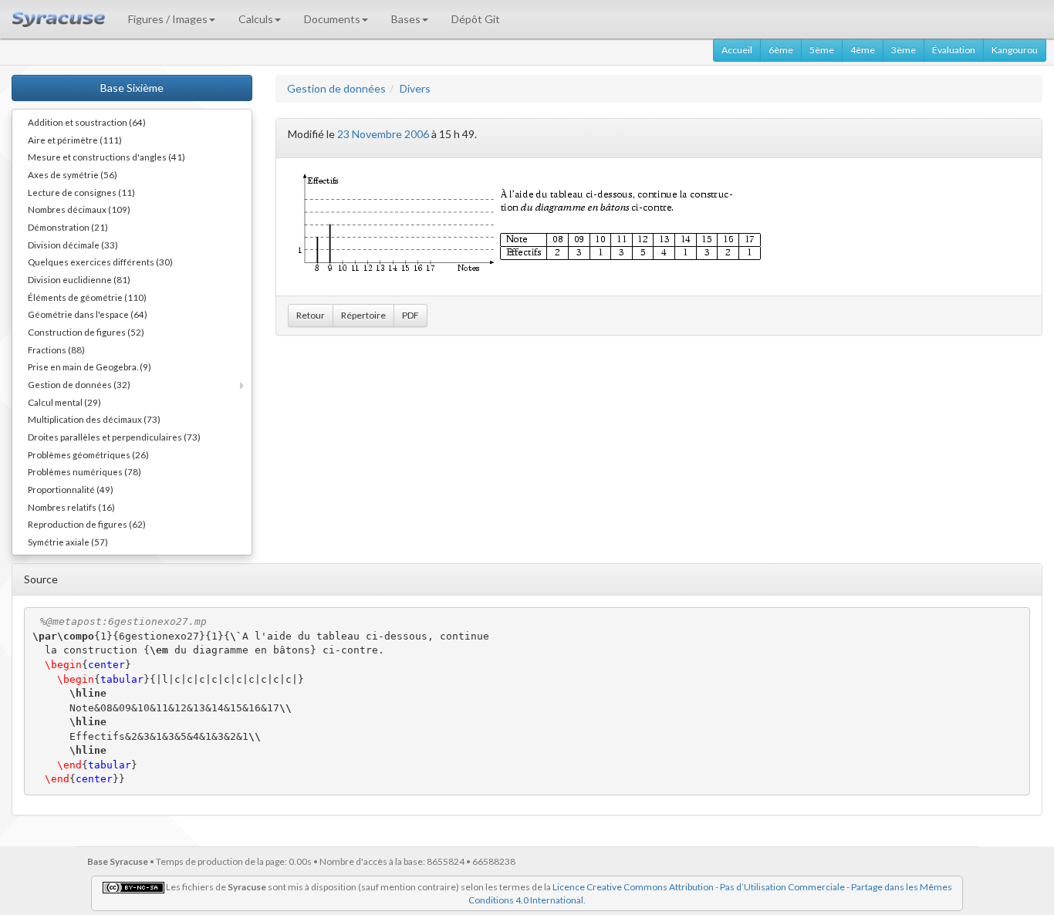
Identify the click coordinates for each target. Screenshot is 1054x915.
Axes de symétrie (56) (72, 174)
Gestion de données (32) (79, 384)
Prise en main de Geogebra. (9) (89, 366)
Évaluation (953, 50)
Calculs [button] (255, 18)
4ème (862, 50)
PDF (410, 315)
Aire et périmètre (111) (75, 139)
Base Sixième (132, 87)
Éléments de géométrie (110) (87, 297)
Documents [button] (332, 18)
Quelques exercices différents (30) (100, 261)
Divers (415, 88)
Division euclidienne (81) (79, 279)
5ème (821, 50)
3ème (903, 50)
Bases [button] (406, 18)
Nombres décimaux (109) (79, 209)
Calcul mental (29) (64, 402)
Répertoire (363, 315)
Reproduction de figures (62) (87, 523)
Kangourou (1015, 50)
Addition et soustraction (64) (87, 121)
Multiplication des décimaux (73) (94, 419)
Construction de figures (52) (86, 331)
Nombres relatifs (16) (71, 506)
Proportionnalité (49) (70, 489)
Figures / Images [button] (168, 18)
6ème (781, 50)
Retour (310, 315)
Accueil (736, 50)
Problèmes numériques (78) (84, 471)
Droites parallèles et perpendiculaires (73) (114, 436)
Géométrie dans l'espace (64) (87, 314)
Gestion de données (336, 88)
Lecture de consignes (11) (81, 192)
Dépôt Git (475, 18)
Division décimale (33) (73, 244)
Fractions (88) (56, 349)
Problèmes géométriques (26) (88, 454)
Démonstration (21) (68, 226)
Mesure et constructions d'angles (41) (106, 156)
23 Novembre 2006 (383, 133)
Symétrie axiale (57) (68, 541)
